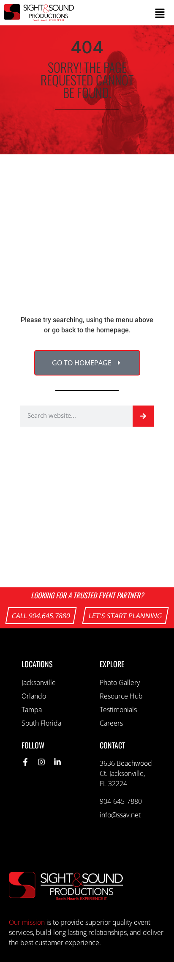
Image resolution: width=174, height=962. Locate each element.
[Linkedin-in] (57, 762)
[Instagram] (41, 762)
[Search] (143, 416)
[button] (123, 13)
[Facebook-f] (25, 762)
